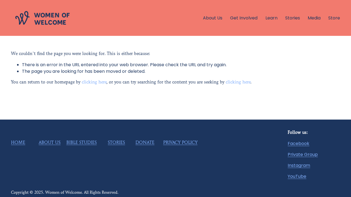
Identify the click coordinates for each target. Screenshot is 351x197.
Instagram (299, 165)
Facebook (298, 143)
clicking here (94, 82)
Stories (292, 18)
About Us (212, 18)
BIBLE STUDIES (81, 143)
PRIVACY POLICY (180, 143)
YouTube (297, 176)
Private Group (303, 154)
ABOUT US (50, 143)
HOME (18, 143)
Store (334, 18)
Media (314, 18)
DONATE (144, 143)
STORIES (116, 143)
